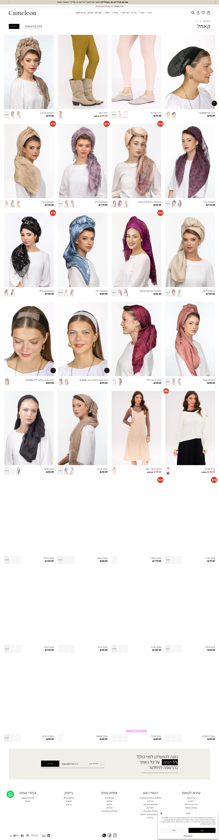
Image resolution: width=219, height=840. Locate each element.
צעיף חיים (102, 647)
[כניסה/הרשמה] (198, 12)
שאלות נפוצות (191, 808)
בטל (173, 830)
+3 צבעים (168, 203)
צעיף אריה (210, 558)
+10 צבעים (60, 292)
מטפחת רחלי (101, 291)
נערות (116, 12)
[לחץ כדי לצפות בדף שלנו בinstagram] (115, 836)
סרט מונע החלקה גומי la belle (93, 380)
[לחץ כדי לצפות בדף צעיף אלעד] (29, 428)
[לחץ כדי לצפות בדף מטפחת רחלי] (82, 250)
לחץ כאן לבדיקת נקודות (104, 6)
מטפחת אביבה (47, 113)
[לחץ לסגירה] (215, 2)
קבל (202, 830)
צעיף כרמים (48, 736)
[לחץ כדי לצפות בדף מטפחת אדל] (190, 161)
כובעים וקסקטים (150, 811)
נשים (142, 12)
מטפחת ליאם (209, 291)
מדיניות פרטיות (188, 836)
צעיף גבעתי (102, 558)
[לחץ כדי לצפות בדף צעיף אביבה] (82, 428)
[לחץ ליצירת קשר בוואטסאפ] (10, 833)
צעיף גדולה (48, 558)
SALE (108, 12)
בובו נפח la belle (207, 113)
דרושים (191, 801)
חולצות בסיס (69, 798)
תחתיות (69, 801)
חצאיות (109, 808)
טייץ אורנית (156, 113)
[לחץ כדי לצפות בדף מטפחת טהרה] (29, 161)
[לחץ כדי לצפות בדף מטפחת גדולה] (82, 161)
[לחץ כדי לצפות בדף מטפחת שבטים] (29, 250)
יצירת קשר (191, 798)
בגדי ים (134, 12)
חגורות (27, 801)
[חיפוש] (193, 12)
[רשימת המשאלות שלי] (203, 12)
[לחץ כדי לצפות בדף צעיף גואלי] (190, 606)
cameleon (206, 21)
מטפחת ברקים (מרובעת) (149, 202)
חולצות (109, 805)
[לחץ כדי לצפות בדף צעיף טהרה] (29, 606)
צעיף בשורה (155, 558)
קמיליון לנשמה (81, 12)
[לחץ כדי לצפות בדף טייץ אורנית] (136, 72)
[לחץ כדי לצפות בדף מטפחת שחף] (190, 339)
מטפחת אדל (209, 202)
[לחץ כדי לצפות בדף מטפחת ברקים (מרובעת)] (136, 161)
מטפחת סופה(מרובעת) (150, 291)
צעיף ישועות (101, 736)
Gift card (98, 12)
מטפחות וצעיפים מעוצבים (150, 798)
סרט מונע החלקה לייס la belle (40, 380)
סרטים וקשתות (28, 798)
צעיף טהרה (48, 647)
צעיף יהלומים (208, 736)
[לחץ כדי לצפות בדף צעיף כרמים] (29, 695)
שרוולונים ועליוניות (109, 811)
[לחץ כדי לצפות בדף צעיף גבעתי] (82, 517)
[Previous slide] (210, 2)
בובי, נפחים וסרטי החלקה (150, 814)
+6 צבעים (7, 114)
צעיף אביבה (101, 469)
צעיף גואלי (210, 647)
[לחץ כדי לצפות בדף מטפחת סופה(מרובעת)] (136, 250)
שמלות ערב (109, 798)
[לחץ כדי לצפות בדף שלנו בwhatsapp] (104, 836)
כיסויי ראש (126, 12)
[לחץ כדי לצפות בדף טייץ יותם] (82, 72)
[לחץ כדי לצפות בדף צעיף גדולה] (29, 517)
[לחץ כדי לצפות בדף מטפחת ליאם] (190, 250)
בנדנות (150, 818)
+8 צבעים (114, 649)
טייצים (69, 805)
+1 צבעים (114, 114)
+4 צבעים (7, 470)
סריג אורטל (210, 469)
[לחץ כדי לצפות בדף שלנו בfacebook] (109, 836)
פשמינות (150, 808)
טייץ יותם (103, 113)
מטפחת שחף (209, 380)
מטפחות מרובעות (150, 805)
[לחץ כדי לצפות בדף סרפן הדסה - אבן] (136, 428)
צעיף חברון (156, 647)
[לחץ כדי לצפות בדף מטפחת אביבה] (29, 72)
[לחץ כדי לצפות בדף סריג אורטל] (190, 428)
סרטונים (90, 12)
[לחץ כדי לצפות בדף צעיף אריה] (190, 517)
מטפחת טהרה (47, 202)
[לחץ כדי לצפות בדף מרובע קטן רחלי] (136, 339)
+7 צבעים (60, 470)
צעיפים (150, 801)
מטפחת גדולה (100, 202)
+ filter (14, 26)
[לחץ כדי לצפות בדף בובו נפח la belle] (190, 72)
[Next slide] (8, 2)
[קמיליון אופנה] (22, 12)
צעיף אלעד (49, 469)
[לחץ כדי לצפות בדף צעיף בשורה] (136, 517)
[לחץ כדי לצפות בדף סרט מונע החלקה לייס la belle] (29, 339)
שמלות (109, 801)
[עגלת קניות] (208, 12)
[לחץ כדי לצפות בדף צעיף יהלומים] (190, 695)
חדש (150, 12)
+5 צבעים (168, 292)
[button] (161, 813)
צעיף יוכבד (156, 736)
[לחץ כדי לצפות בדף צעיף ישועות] (82, 695)
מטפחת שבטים (47, 291)
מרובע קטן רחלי (153, 380)
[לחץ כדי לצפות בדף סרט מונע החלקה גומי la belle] (82, 339)
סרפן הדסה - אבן (153, 469)
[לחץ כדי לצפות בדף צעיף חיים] (82, 606)
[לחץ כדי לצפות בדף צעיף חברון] (136, 606)
